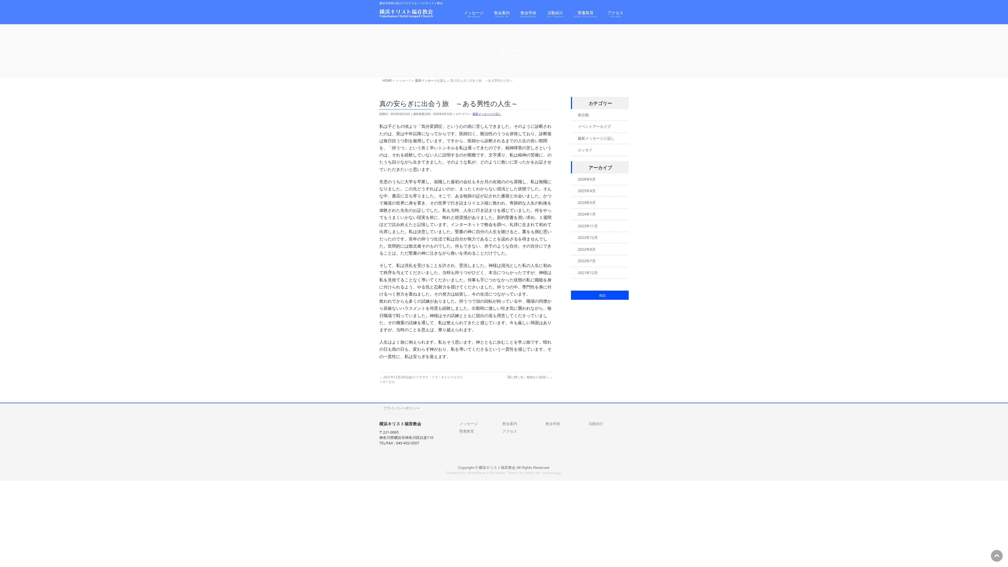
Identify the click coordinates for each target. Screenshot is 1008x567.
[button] (600, 295)
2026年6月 (587, 179)
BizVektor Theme (504, 473)
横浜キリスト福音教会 (497, 467)
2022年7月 (587, 260)
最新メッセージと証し (486, 114)
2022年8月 (587, 249)
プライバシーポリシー (401, 408)
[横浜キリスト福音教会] (406, 14)
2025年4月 (587, 190)
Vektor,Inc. (533, 473)
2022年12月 (588, 237)
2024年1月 (587, 214)
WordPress (476, 473)
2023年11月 (588, 225)
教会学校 (552, 423)
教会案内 (509, 423)
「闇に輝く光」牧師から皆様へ (529, 377)
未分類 (583, 114)
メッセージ (468, 423)
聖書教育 (466, 431)
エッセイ (585, 149)
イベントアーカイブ (594, 126)
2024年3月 (587, 202)
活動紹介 (596, 423)
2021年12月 (588, 272)
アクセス (509, 431)
